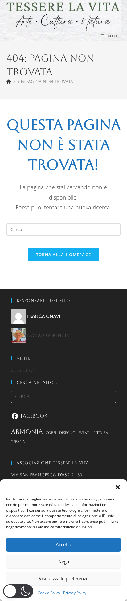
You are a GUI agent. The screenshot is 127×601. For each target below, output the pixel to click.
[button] (118, 487)
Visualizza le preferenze (63, 578)
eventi (84, 433)
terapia (18, 442)
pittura (100, 433)
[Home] (8, 81)
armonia (27, 432)
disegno (67, 433)
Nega (63, 561)
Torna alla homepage (63, 254)
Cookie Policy (49, 592)
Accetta (63, 544)
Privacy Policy (74, 592)
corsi (51, 433)
